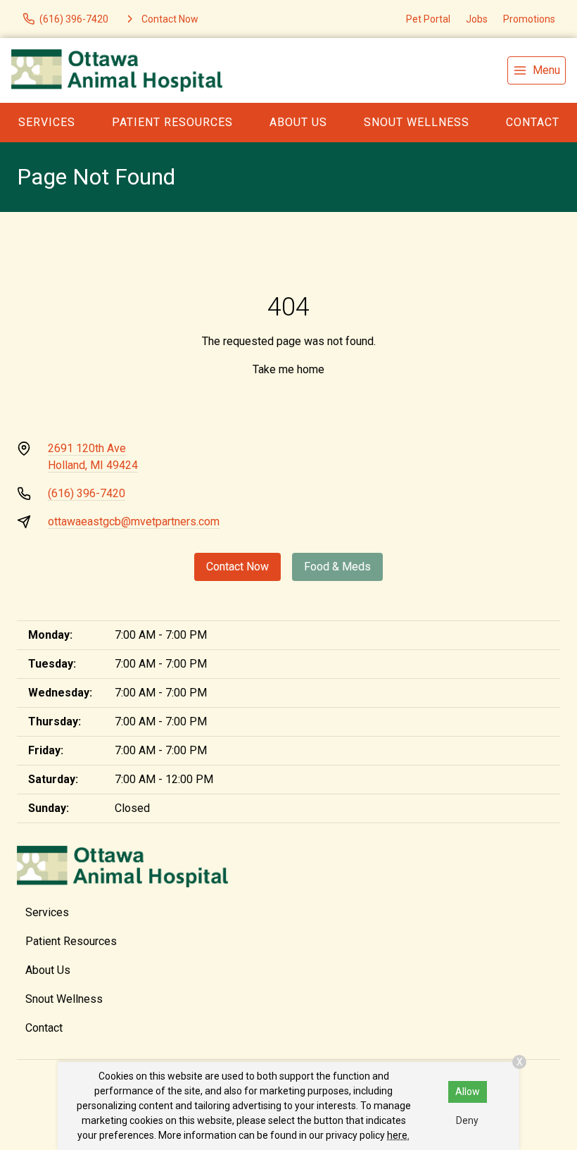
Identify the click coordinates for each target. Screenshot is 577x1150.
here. (398, 1135)
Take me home (288, 369)
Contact (532, 122)
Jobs (477, 19)
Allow (467, 1091)
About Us (298, 122)
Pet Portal (428, 19)
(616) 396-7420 (86, 493)
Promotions (529, 19)
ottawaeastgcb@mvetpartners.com (134, 521)
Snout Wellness (416, 122)
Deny (467, 1120)
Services (46, 122)
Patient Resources (172, 122)
